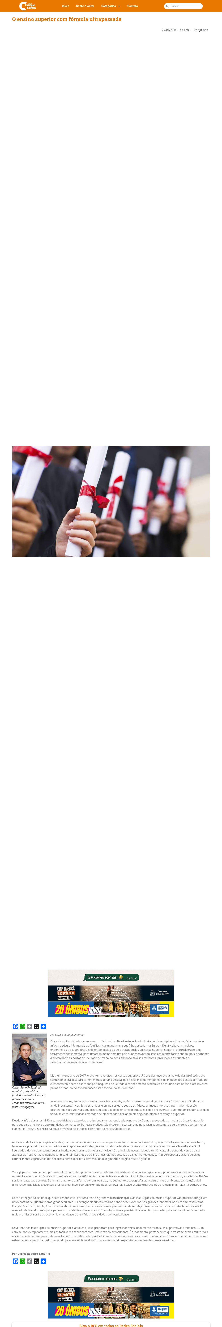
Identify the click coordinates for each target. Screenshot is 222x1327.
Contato (132, 6)
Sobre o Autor (85, 6)
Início (65, 6)
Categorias (108, 6)
